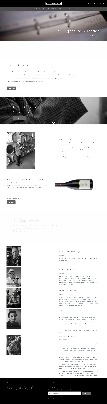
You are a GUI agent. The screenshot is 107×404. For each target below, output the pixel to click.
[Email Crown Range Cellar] (31, 388)
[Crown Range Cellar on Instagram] (26, 388)
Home (35, 9)
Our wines (42, 9)
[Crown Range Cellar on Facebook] (15, 388)
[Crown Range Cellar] (53, 3)
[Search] (100, 3)
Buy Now (11, 202)
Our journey (52, 9)
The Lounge (70, 9)
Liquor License (53, 383)
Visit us (61, 9)
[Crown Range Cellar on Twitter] (9, 388)
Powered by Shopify (53, 398)
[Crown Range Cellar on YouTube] (20, 388)
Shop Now (12, 88)
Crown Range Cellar (57, 396)
